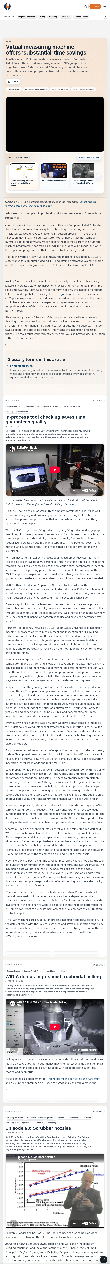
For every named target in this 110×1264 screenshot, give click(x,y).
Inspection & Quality (60, 89)
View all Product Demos (89, 158)
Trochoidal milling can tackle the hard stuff (73, 1078)
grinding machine (71, 294)
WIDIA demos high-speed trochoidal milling (53, 976)
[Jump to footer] (103, 1259)
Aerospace (66, 17)
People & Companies (26, 17)
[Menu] (104, 6)
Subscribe (95, 6)
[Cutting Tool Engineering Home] (7, 6)
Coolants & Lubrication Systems (40, 1117)
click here (69, 504)
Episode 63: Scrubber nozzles (38, 1128)
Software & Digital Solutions (35, 89)
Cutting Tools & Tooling (33, 971)
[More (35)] (105, 17)
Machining (53, 17)
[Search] (86, 6)
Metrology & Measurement (83, 89)
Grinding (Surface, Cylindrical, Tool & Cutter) (25, 1123)
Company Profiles (14, 406)
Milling (42, 17)
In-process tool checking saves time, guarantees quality (46, 419)
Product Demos (81, 17)
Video (9, 41)
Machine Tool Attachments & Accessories (42, 406)
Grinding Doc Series (15, 1117)
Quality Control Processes (17, 411)
